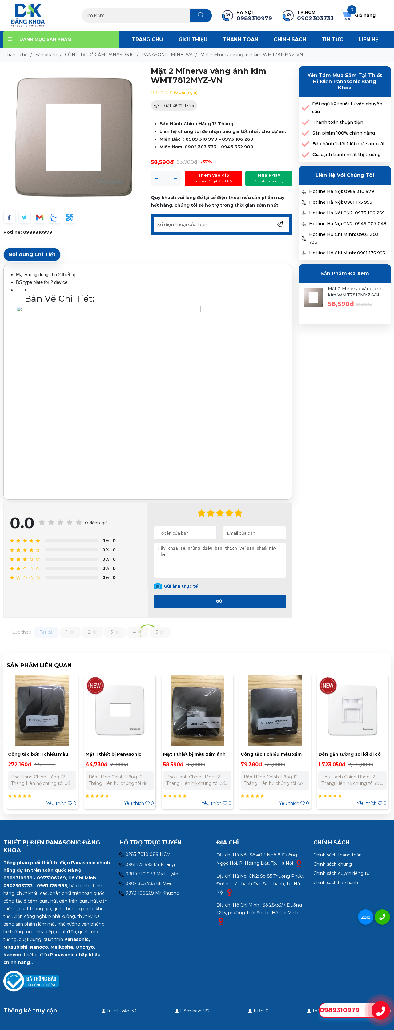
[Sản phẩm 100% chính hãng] (305, 133)
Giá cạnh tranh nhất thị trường (346, 154)
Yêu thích (61, 803)
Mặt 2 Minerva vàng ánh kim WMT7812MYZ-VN (355, 292)
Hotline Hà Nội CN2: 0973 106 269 (347, 213)
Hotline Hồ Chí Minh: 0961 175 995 (347, 253)
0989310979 (37, 232)
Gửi (220, 601)
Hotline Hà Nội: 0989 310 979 (341, 191)
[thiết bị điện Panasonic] (28, 15)
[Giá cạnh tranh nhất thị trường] (305, 155)
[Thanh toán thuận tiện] (305, 122)
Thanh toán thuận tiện (337, 122)
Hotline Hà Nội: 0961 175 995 (340, 202)
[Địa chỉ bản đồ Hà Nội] (299, 863)
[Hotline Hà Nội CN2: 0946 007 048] (304, 224)
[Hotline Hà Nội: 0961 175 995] (304, 202)
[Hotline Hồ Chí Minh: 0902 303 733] (304, 238)
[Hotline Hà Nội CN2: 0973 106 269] (304, 213)
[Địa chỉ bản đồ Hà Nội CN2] (229, 892)
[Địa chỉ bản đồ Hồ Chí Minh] (221, 921)
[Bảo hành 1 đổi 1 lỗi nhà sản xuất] (305, 144)
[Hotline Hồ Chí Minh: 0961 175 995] (304, 253)
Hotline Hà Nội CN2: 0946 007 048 (347, 223)
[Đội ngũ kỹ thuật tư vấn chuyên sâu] (305, 108)
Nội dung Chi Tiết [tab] (32, 254)
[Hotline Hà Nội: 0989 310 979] (304, 192)
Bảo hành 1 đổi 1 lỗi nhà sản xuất (348, 144)
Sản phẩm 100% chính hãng (343, 133)
